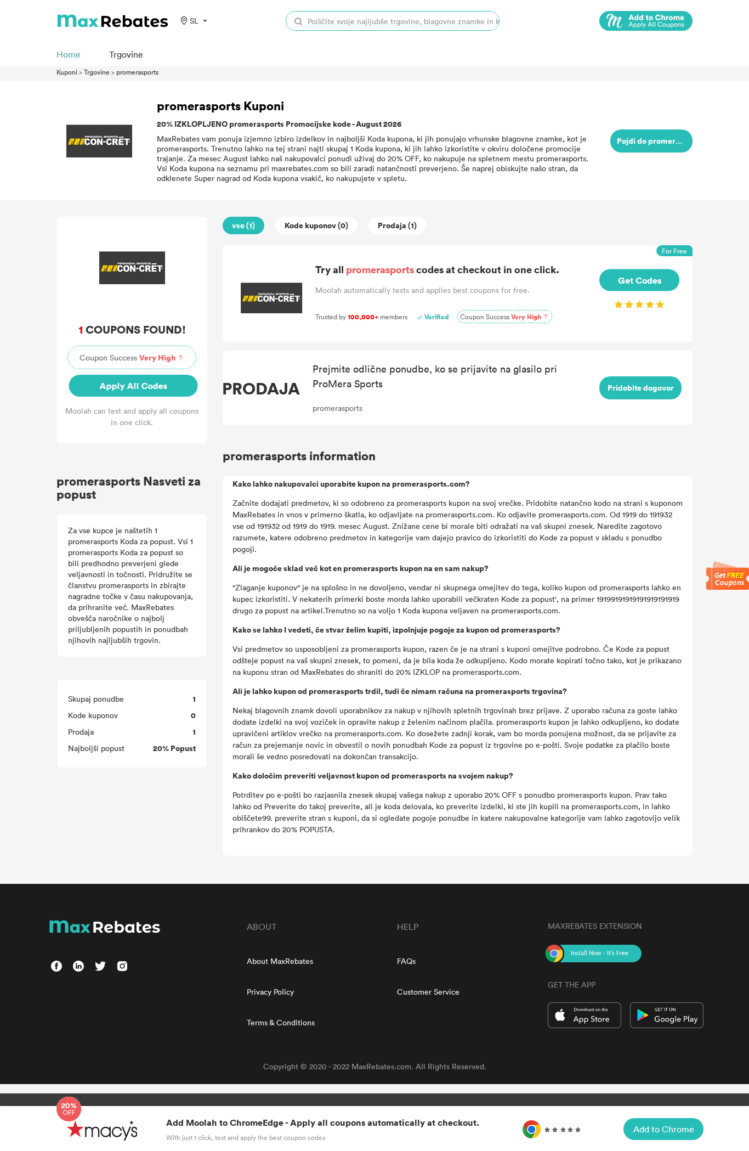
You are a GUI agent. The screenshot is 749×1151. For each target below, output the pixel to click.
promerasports (137, 72)
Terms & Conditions (281, 1022)
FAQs (406, 961)
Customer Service (428, 991)
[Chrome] (646, 21)
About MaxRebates (280, 961)
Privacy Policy (270, 991)
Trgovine (97, 72)
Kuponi (66, 72)
